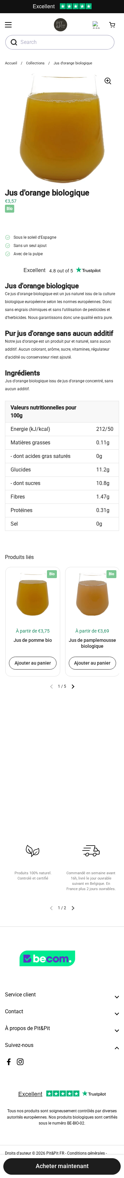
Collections (35, 63)
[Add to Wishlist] (13, 575)
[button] (112, 24)
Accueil (11, 63)
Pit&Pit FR (55, 1153)
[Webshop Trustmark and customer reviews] (61, 969)
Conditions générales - (87, 1153)
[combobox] (59, 42)
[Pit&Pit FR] (60, 24)
